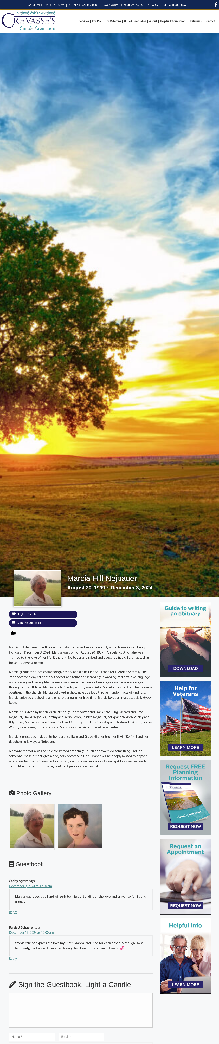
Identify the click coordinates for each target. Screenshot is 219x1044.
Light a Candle (27, 614)
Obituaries (195, 21)
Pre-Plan (97, 21)
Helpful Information (172, 21)
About (153, 21)
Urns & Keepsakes (135, 21)
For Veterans (113, 21)
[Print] (13, 633)
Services (84, 21)
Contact (210, 21)
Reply (13, 912)
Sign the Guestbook (29, 623)
